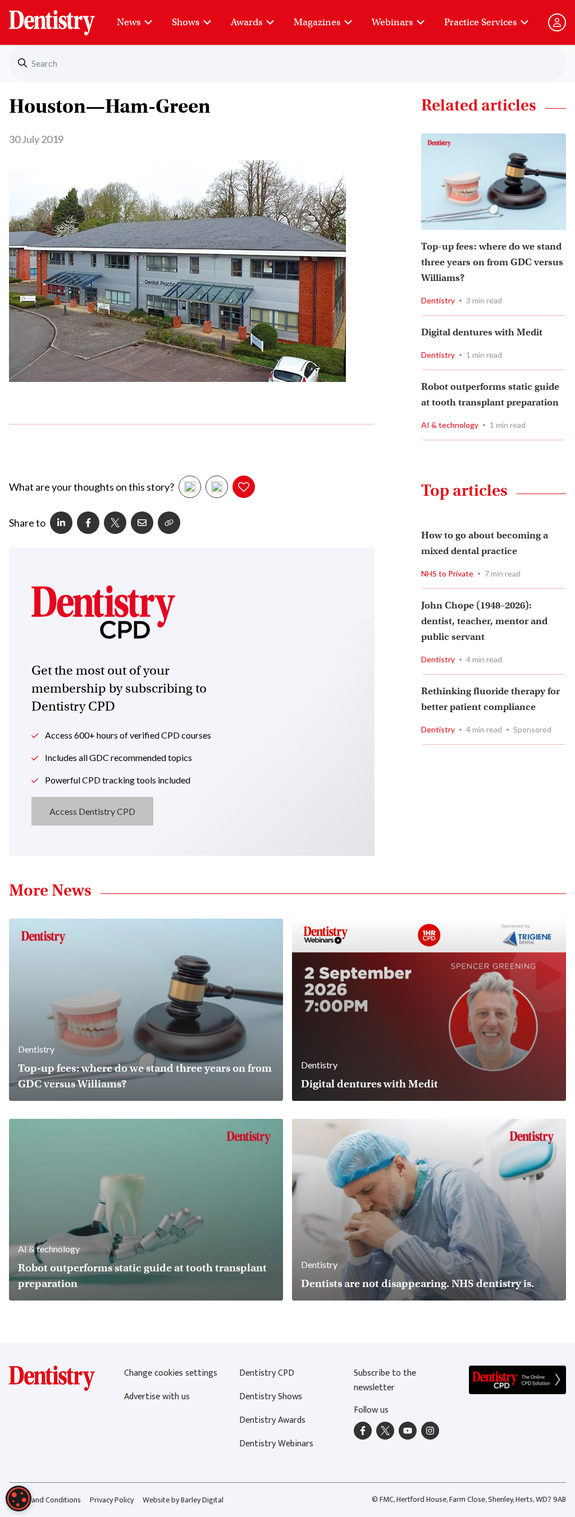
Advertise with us (157, 1396)
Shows (185, 22)
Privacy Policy (112, 1499)
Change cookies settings (170, 1373)
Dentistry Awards (272, 1420)
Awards (246, 22)
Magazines (317, 22)
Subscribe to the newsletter (385, 1380)
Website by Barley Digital (183, 1499)
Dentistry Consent (65, 16)
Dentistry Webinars (276, 1443)
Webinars (392, 22)
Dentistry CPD (266, 1373)
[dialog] (18, 1498)
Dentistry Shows (270, 1396)
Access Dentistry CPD (92, 811)
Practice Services (480, 22)
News (128, 22)
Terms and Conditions (45, 1499)
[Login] (557, 22)
